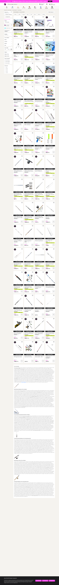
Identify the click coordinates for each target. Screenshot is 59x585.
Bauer (35, 14)
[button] (17, 28)
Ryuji (27, 14)
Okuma (15, 14)
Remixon (44, 14)
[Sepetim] (47, 4)
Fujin (31, 14)
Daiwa (19, 14)
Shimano (23, 14)
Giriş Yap (54, 4)
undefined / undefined (9, 14)
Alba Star (39, 14)
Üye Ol (51, 4)
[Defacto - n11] (29, 1)
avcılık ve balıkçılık (23, 382)
